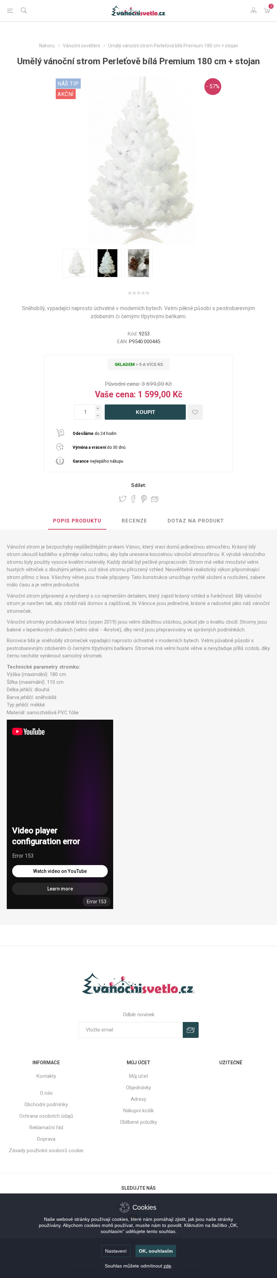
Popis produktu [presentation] (77, 521)
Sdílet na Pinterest (144, 499)
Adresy (138, 1099)
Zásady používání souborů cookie (46, 1150)
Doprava (46, 1139)
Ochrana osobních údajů (46, 1116)
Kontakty (46, 1076)
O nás (46, 1093)
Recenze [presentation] (134, 521)
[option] (76, 263)
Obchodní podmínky (46, 1104)
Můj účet (138, 1076)
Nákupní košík (138, 1111)
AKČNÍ (65, 94)
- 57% (213, 86)
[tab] (77, 521)
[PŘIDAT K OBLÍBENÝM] (195, 412)
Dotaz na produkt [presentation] (196, 521)
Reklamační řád (46, 1127)
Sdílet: (138, 485)
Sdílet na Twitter (122, 499)
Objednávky (138, 1088)
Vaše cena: (115, 394)
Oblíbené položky (138, 1122)
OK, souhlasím (156, 1251)
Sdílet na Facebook (133, 499)
